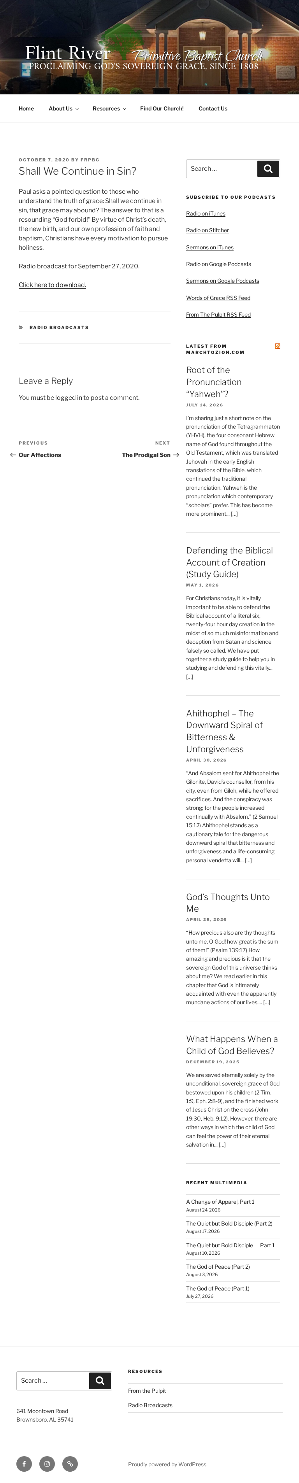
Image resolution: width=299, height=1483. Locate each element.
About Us (60, 108)
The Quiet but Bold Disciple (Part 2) (229, 1223)
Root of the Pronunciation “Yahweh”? (214, 382)
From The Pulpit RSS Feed (218, 314)
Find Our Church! (162, 108)
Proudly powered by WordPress (167, 1464)
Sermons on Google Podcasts (222, 280)
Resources (106, 108)
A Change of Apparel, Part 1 (220, 1201)
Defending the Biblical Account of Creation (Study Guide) (229, 562)
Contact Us (213, 108)
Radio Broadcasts (60, 327)
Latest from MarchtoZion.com (215, 349)
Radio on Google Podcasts (218, 264)
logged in (68, 397)
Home (26, 108)
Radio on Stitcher (207, 230)
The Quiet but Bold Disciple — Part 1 (230, 1245)
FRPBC (90, 160)
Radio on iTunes (205, 213)
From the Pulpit (147, 1390)
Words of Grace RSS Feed (218, 297)
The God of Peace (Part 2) (218, 1266)
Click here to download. (52, 285)
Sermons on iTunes (210, 247)
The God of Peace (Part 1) (218, 1288)
